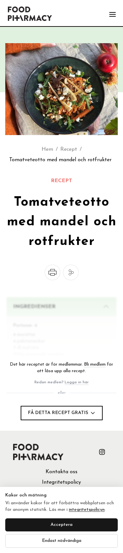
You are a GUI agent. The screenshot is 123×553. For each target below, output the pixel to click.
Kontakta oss (61, 472)
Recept (68, 149)
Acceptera (61, 524)
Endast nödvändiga (61, 540)
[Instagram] (102, 452)
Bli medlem (95, 364)
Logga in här (77, 382)
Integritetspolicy (61, 482)
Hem (47, 149)
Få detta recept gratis (58, 412)
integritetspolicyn (87, 509)
